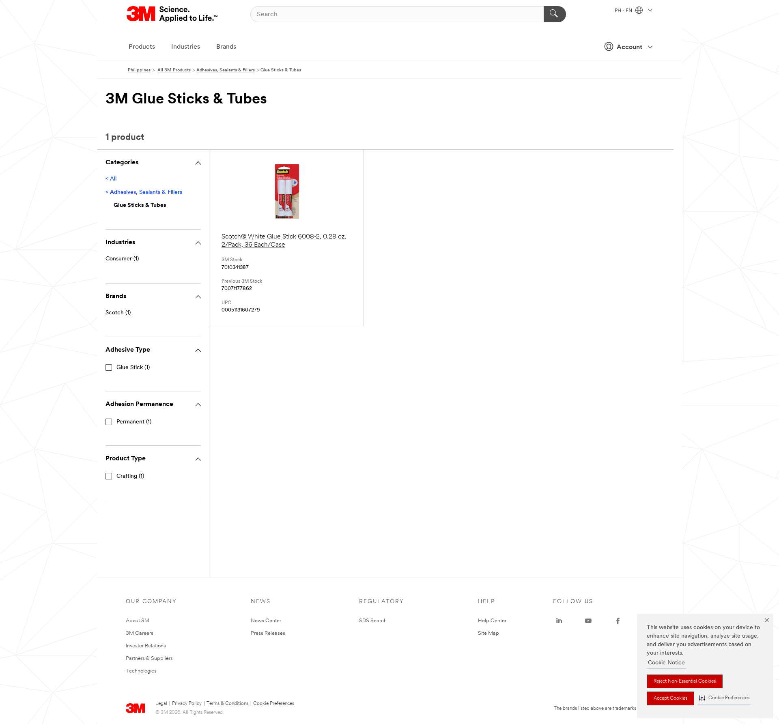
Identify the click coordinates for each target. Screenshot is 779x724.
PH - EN (624, 11)
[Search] (555, 14)
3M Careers (139, 633)
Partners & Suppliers (149, 658)
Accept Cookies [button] (670, 698)
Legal (161, 703)
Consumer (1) (122, 259)
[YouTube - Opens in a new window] (588, 621)
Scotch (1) (118, 313)
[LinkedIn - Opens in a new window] (559, 621)
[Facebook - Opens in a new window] (618, 621)
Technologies (141, 671)
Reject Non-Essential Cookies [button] (685, 681)
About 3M (137, 620)
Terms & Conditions (227, 703)
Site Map (488, 633)
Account (629, 47)
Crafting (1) (130, 476)
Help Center (492, 620)
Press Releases (268, 633)
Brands (226, 47)
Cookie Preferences (273, 703)
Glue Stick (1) (133, 368)
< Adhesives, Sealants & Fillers (143, 192)
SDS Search (373, 620)
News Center (266, 620)
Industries (185, 47)
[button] (724, 698)
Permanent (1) (133, 422)
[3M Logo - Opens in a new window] (173, 14)
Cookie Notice (666, 663)
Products (142, 47)
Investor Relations (146, 646)
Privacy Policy (187, 703)
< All (110, 179)
